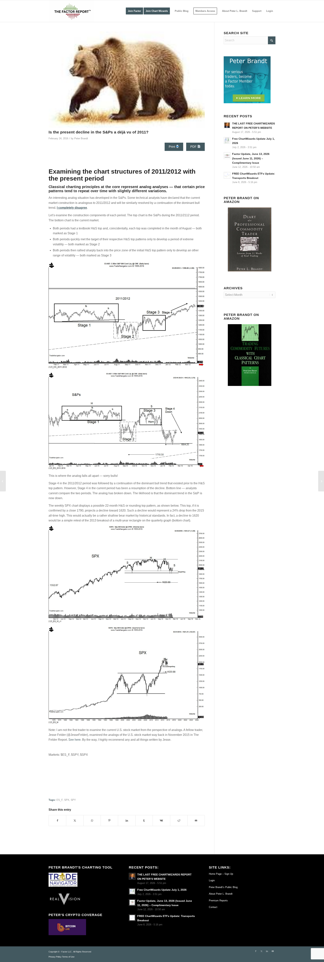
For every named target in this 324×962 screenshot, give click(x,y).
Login (212, 880)
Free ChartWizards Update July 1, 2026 (162, 889)
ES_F (59, 799)
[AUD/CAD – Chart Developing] (321, 481)
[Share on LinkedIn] (126, 820)
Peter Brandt (81, 138)
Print (172, 146)
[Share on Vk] (161, 820)
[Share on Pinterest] (109, 820)
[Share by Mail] (196, 820)
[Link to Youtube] (272, 951)
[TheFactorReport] (71, 11)
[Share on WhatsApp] (92, 820)
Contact (213, 907)
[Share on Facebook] (57, 820)
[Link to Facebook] (256, 951)
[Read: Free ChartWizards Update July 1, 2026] (227, 140)
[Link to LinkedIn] (267, 951)
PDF (193, 146)
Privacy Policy (55, 957)
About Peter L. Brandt (220, 893)
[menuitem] (134, 11)
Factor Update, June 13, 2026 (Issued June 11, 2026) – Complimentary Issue (250, 158)
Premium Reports (218, 900)
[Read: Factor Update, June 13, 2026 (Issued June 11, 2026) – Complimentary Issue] (227, 155)
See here (74, 739)
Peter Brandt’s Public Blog (223, 887)
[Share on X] (74, 820)
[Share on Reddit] (178, 820)
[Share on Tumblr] (144, 820)
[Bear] (127, 79)
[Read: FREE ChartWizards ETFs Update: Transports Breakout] (227, 175)
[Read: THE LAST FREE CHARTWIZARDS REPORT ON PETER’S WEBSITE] (227, 125)
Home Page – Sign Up (221, 873)
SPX (66, 799)
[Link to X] (261, 951)
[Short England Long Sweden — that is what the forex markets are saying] (3, 481)
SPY (73, 799)
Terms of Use (68, 957)
